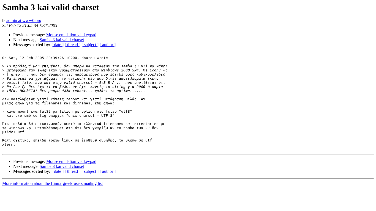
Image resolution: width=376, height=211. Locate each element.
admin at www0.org (23, 20)
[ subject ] (90, 44)
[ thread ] (72, 44)
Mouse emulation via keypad (71, 34)
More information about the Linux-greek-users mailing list (52, 183)
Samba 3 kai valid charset (62, 39)
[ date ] (57, 44)
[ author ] (108, 44)
